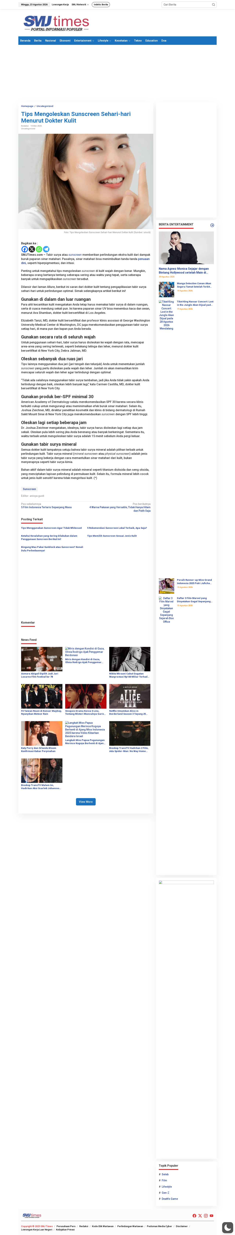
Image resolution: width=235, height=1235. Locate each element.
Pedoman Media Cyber (159, 1226)
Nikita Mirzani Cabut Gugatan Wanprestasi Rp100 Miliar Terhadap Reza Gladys (129, 675)
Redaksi (83, 1226)
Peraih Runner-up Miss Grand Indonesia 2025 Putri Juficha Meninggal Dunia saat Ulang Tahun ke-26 (194, 582)
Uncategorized (28, 129)
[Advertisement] (117, 73)
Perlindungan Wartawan (130, 1226)
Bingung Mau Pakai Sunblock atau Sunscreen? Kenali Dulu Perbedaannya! (52, 549)
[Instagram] (205, 1215)
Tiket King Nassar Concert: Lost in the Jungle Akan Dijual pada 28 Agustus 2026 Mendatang (195, 303)
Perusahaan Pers (66, 1226)
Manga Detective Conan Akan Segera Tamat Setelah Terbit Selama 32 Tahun (194, 285)
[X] (32, 249)
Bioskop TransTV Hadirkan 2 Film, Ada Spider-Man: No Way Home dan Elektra (129, 750)
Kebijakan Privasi (65, 1229)
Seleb (165, 1174)
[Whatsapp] (39, 249)
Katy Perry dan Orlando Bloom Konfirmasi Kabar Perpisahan (38, 750)
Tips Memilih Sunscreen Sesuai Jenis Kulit (112, 535)
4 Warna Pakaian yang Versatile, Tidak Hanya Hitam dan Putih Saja (119, 507)
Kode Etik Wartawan (102, 1226)
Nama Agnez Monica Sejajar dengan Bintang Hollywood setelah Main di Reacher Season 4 (184, 271)
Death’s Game (170, 1198)
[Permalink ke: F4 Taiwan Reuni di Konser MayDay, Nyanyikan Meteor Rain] (41, 696)
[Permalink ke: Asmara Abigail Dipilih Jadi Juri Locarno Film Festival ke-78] (41, 658)
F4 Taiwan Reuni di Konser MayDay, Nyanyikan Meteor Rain (41, 712)
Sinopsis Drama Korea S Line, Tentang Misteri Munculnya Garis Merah (84, 713)
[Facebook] (24, 249)
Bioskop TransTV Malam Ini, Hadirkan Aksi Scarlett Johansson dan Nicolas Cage (41, 787)
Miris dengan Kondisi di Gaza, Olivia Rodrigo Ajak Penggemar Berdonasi (83, 661)
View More (86, 801)
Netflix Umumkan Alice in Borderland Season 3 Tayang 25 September (127, 713)
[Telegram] (46, 249)
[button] (213, 4)
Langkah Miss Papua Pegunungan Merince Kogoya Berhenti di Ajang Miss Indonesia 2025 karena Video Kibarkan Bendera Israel (85, 742)
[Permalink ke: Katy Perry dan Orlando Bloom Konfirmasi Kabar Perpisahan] (41, 733)
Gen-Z (165, 1192)
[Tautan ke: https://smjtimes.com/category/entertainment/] (212, 225)
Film (164, 1180)
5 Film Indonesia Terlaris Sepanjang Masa (46, 505)
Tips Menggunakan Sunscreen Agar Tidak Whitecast (51, 528)
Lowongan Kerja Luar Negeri (36, 1229)
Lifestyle (167, 1186)
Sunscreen (29, 489)
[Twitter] (200, 1215)
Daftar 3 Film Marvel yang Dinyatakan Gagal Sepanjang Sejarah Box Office (194, 600)
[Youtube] (211, 1215)
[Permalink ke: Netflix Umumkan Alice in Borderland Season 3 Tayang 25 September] (130, 696)
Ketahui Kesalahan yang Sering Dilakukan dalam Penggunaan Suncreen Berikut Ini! (49, 537)
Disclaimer (182, 1226)
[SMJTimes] (56, 22)
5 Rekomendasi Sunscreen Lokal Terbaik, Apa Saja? (117, 528)
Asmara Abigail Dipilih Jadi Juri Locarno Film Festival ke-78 (39, 675)
